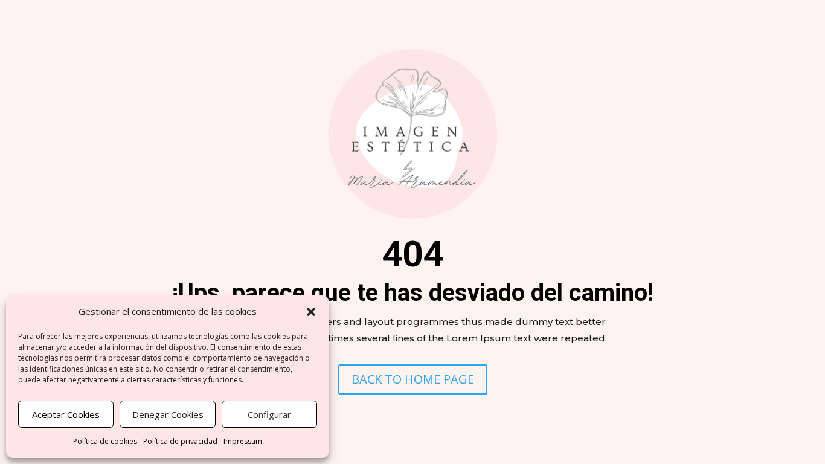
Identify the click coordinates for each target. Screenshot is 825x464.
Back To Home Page (413, 379)
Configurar (269, 414)
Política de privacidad (180, 441)
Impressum (242, 441)
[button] (311, 312)
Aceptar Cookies (66, 414)
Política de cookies (105, 441)
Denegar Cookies (168, 414)
